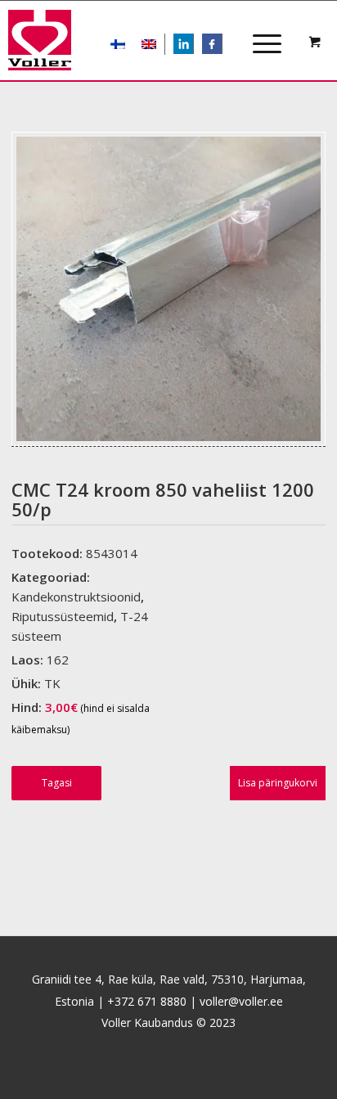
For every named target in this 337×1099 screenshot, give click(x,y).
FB (220, 45)
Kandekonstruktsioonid (76, 596)
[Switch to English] (149, 44)
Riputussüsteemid (62, 616)
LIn (193, 45)
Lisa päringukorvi (277, 783)
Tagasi (57, 783)
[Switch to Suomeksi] (117, 44)
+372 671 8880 (146, 1001)
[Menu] (258, 29)
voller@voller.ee (241, 1001)
